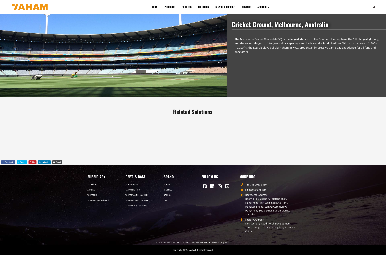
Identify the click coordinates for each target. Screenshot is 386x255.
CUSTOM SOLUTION (165, 242)
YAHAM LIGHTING (133, 190)
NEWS (228, 242)
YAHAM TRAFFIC (132, 184)
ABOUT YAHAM (199, 242)
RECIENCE (91, 184)
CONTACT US (215, 242)
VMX (165, 200)
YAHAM (166, 184)
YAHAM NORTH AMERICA (98, 200)
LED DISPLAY (183, 242)
